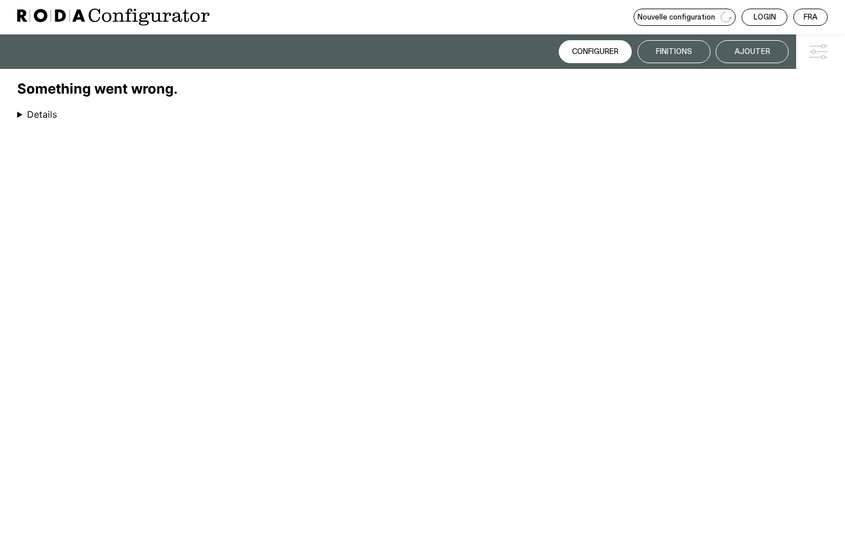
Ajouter (752, 52)
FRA (810, 17)
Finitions (674, 52)
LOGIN (765, 17)
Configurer (595, 52)
